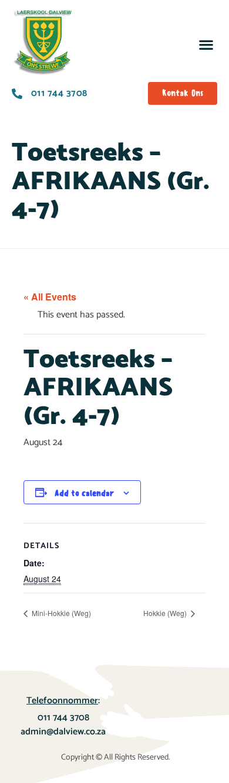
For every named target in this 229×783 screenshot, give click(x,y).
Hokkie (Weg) (165, 613)
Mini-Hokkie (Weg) (60, 613)
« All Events (49, 296)
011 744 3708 (63, 718)
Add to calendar (84, 493)
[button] (205, 44)
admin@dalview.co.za (63, 732)
